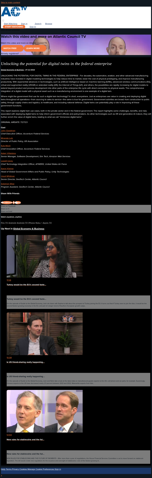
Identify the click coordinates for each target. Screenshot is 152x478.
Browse (48, 23)
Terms (9, 469)
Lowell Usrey (7, 160)
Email (18, 202)
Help (3, 469)
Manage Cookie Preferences (41, 469)
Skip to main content (10, 2)
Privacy (15, 469)
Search (37, 23)
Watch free (10, 48)
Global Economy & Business (12, 70)
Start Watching (10, 23)
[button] (3, 20)
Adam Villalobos (8, 153)
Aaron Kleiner (7, 168)
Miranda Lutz (7, 138)
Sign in (24, 23)
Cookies (23, 469)
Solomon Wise (7, 183)
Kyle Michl (5, 145)
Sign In (33, 26)
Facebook (7, 202)
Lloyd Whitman (8, 176)
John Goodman (8, 130)
